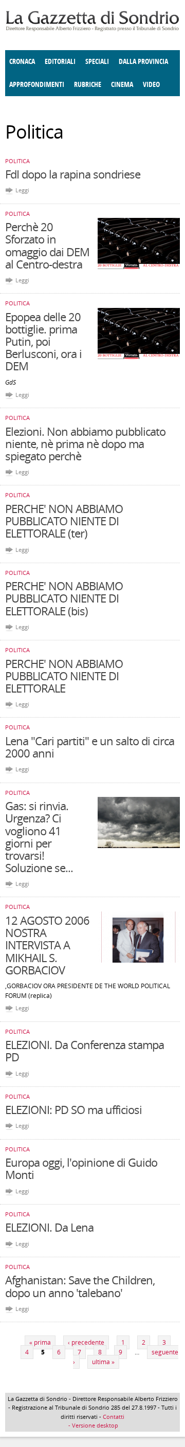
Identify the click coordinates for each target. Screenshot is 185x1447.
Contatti (113, 1416)
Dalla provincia (143, 61)
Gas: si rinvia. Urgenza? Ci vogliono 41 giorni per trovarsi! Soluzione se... (39, 836)
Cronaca (22, 61)
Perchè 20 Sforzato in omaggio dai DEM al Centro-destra (47, 245)
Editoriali (60, 61)
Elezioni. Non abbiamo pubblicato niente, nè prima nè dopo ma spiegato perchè (85, 443)
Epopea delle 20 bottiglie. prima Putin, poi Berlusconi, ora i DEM (43, 341)
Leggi (22, 190)
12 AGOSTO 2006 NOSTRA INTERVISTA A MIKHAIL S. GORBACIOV (47, 944)
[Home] (92, 29)
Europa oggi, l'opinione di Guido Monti (81, 1168)
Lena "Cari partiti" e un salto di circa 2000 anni (89, 747)
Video (151, 84)
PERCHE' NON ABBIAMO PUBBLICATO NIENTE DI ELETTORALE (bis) (64, 598)
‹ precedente (86, 1342)
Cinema (122, 84)
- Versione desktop (92, 1425)
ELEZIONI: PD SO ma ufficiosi (73, 1109)
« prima (40, 1342)
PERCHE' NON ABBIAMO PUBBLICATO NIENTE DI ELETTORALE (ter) (64, 521)
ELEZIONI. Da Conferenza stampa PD (84, 1050)
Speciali (97, 61)
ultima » (103, 1361)
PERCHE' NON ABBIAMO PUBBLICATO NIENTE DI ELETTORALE (64, 676)
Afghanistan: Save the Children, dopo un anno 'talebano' (80, 1286)
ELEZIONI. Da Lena (49, 1227)
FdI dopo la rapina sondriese (72, 174)
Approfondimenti (36, 84)
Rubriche (87, 84)
